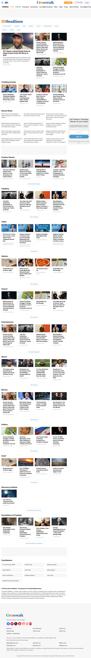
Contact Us (62, 628)
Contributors (6, 560)
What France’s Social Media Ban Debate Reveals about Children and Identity (10, 115)
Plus (12, 7)
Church (39, 26)
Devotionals (34, 7)
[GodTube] (30, 623)
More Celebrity (34, 217)
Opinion (31, 26)
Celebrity (16, 26)
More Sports (34, 385)
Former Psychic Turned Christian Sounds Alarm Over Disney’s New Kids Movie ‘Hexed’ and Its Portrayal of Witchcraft (56, 116)
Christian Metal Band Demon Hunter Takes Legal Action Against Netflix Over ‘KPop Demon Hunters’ (33, 140)
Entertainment (48, 26)
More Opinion (34, 284)
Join (68, 2)
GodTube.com (37, 643)
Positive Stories (7, 26)
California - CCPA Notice (13, 633)
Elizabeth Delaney (29, 575)
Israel (18, 30)
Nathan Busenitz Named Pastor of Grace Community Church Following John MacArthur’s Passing (11, 125)
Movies (5, 30)
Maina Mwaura (51, 570)
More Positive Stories (34, 184)
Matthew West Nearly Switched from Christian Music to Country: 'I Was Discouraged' (56, 132)
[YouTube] (19, 623)
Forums (18, 7)
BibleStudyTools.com (12, 643)
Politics (12, 30)
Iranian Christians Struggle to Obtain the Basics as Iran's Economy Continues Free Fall (56, 125)
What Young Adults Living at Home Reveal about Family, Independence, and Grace (11, 132)
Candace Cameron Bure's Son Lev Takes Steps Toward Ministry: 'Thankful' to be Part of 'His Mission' (56, 140)
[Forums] (27, 623)
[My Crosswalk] (78, 2)
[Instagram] (23, 623)
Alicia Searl (28, 570)
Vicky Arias (50, 575)
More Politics (34, 451)
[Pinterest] (12, 623)
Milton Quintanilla (51, 564)
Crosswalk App (37, 628)
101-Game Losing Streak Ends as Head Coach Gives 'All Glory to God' (34, 114)
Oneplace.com (63, 645)
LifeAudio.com (37, 645)
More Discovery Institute (34, 510)
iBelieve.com (62, 643)
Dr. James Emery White (9, 564)
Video (61, 7)
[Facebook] (8, 623)
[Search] (6, 2)
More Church (34, 317)
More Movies (34, 419)
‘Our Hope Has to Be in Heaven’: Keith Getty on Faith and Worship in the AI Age (34, 132)
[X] (15, 623)
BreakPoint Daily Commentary (11, 580)
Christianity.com (10, 645)
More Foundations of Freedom (34, 543)
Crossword (25, 7)
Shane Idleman (6, 570)
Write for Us (62, 631)
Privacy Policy (10, 631)
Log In (87, 2)
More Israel (34, 482)
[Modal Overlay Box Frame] (79, 131)
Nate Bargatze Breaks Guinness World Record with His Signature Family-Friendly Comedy (11, 140)
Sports (57, 26)
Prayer (66, 7)
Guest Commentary (8, 575)
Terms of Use (36, 631)
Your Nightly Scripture (46, 7)
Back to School (74, 7)
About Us (9, 628)
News (56, 7)
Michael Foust (28, 564)
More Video (34, 251)
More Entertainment (34, 352)
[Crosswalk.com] (45, 2)
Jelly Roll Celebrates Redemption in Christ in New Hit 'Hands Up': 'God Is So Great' (34, 125)
